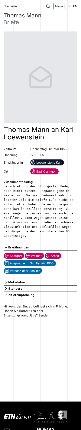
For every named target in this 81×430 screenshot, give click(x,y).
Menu (59, 6)
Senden (44, 315)
